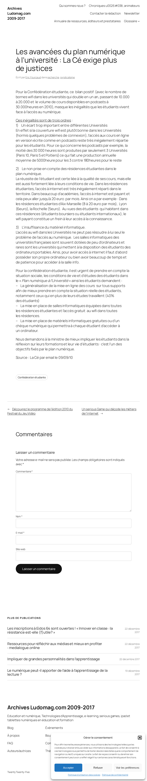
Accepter (68, 767)
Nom (19, 516)
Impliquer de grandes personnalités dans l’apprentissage (53, 659)
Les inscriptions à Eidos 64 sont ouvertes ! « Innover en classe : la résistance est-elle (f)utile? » (60, 630)
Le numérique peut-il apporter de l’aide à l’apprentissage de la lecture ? (57, 673)
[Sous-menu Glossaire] (139, 21)
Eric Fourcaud (33, 77)
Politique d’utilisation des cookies (84, 774)
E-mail (20, 532)
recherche (53, 77)
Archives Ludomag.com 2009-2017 (19, 13)
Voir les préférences (127, 767)
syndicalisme (67, 77)
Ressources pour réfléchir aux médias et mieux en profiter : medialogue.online (54, 646)
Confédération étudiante (32, 377)
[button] (140, 737)
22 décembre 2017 (129, 659)
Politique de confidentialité (115, 774)
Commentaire (24, 471)
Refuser (98, 767)
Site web (20, 549)
